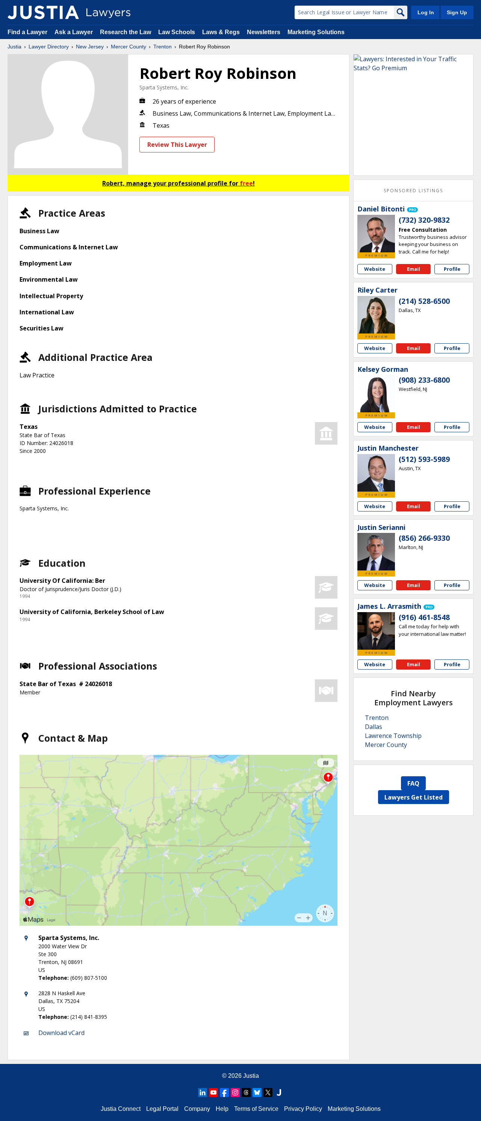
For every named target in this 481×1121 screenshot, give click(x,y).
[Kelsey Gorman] (376, 393)
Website (374, 269)
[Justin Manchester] (376, 473)
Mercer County (128, 47)
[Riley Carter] (376, 314)
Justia (14, 47)
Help (222, 1109)
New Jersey (90, 47)
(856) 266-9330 (424, 538)
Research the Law (125, 32)
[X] (267, 1092)
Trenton (162, 47)
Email (413, 269)
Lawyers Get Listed (413, 797)
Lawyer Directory (49, 47)
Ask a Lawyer (74, 32)
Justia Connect (121, 1109)
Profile (452, 269)
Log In (425, 12)
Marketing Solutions (316, 32)
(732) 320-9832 (424, 220)
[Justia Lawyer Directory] (43, 12)
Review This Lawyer (177, 144)
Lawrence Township (393, 736)
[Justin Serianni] (376, 551)
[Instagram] (235, 1092)
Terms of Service (256, 1109)
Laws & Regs (221, 32)
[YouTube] (213, 1092)
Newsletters (263, 32)
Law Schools (176, 32)
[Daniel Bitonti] (376, 233)
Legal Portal (162, 1109)
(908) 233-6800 (424, 380)
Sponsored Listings (413, 190)
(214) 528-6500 (424, 301)
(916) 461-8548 (424, 617)
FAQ (413, 783)
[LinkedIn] (202, 1092)
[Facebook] (224, 1092)
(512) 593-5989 (424, 459)
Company (197, 1109)
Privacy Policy (303, 1109)
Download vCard (61, 1033)
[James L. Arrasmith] (376, 631)
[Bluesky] (257, 1092)
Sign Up (457, 12)
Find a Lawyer (27, 32)
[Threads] (246, 1092)
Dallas (373, 727)
